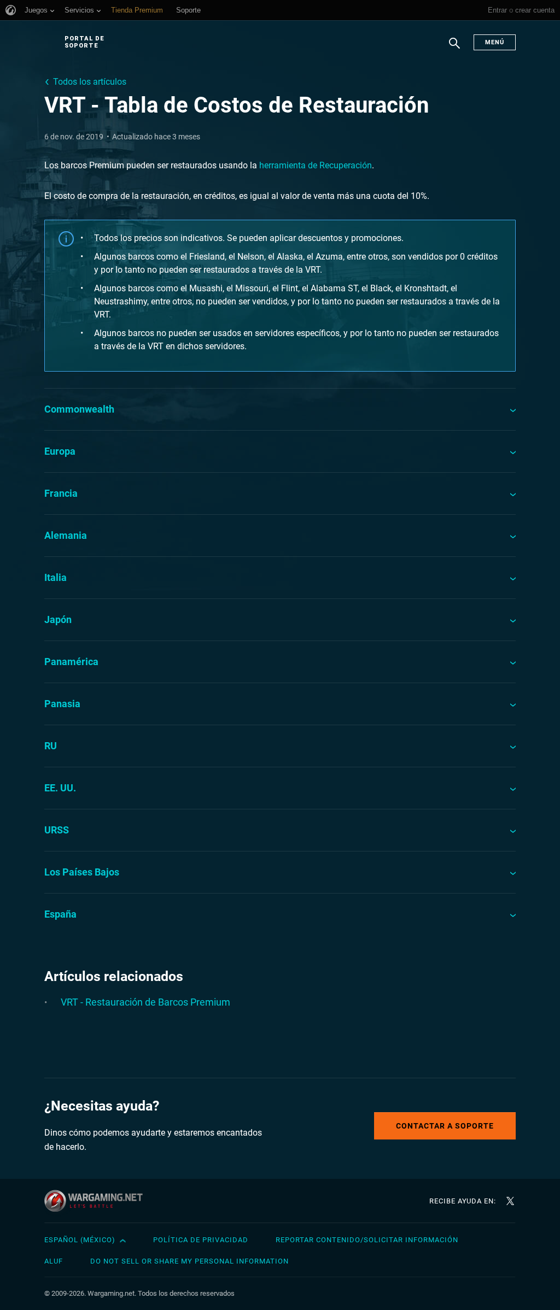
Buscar (454, 49)
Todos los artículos (89, 82)
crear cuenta (535, 10)
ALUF (53, 1261)
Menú (494, 42)
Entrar (497, 10)
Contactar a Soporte (445, 1125)
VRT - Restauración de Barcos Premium (145, 1002)
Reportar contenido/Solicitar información (367, 1240)
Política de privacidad (200, 1240)
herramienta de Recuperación (315, 165)
